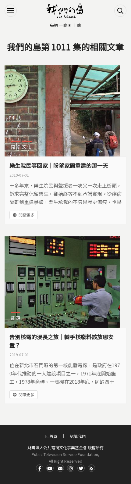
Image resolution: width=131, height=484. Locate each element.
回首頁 (51, 436)
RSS (91, 468)
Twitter (81, 468)
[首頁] (65, 10)
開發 (15, 146)
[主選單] (11, 11)
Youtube (50, 468)
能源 (15, 318)
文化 (27, 146)
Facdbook (39, 468)
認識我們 (78, 436)
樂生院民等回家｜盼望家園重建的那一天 (58, 165)
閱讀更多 (26, 215)
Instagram (70, 468)
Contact (60, 468)
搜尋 (120, 11)
